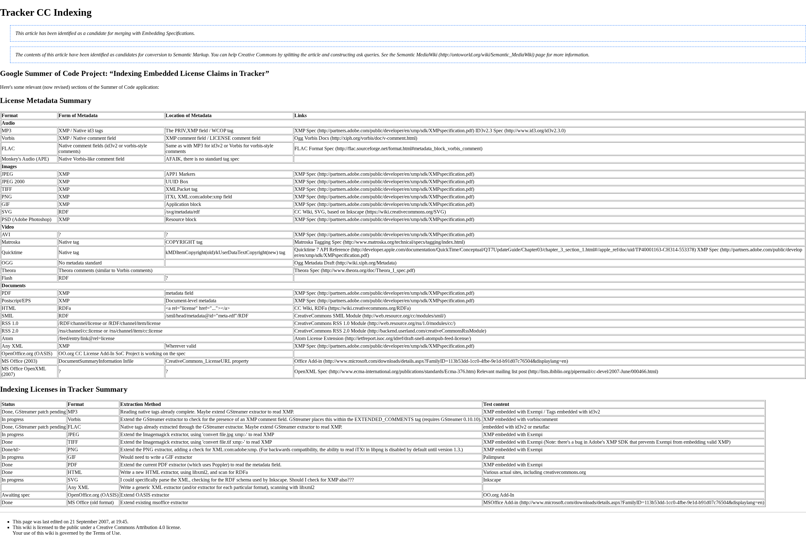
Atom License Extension (318, 338)
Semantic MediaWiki (417, 54)
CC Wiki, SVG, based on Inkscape (329, 211)
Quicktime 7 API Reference (321, 249)
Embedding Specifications (168, 33)
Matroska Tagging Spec (318, 242)
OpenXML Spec (310, 371)
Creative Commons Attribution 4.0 (130, 527)
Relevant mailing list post (502, 371)
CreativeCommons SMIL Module (327, 315)
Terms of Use (106, 533)
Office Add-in (308, 361)
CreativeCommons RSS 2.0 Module (330, 330)
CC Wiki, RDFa (310, 308)
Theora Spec (307, 270)
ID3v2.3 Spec (489, 130)
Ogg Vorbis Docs (311, 138)
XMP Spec (305, 130)
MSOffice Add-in (500, 502)
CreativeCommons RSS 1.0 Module (330, 323)
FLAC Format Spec (314, 148)
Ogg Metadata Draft (314, 262)
